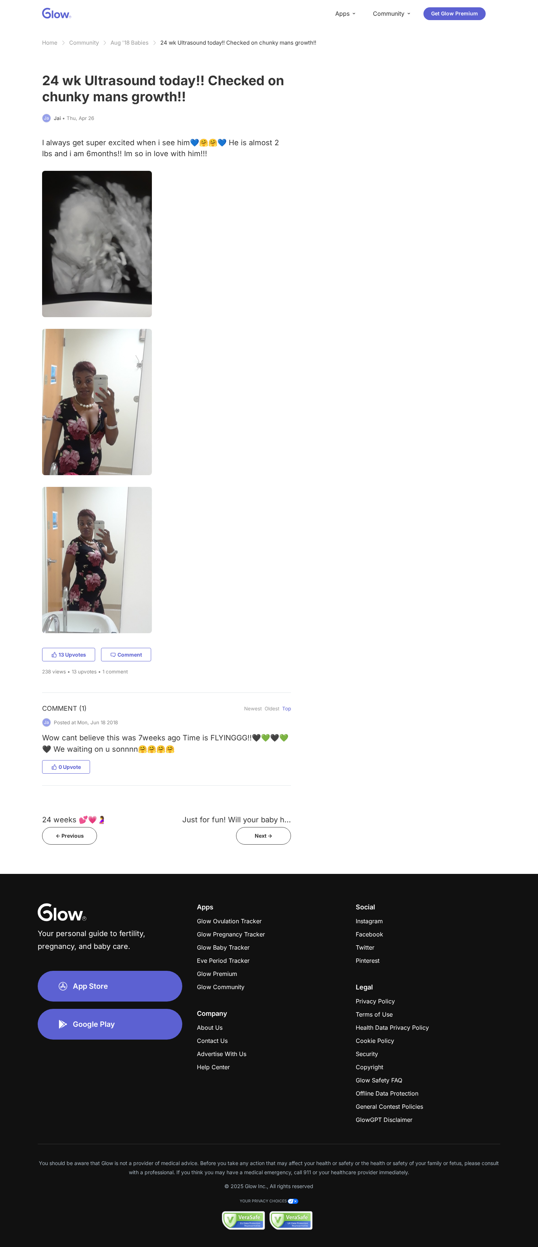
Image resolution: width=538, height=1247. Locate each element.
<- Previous (70, 836)
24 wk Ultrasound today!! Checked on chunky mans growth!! (238, 42)
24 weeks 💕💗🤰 (74, 819)
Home (49, 42)
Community (84, 42)
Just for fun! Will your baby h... (236, 819)
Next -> (263, 836)
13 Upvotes (72, 654)
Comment (129, 654)
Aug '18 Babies (130, 42)
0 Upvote (70, 767)
